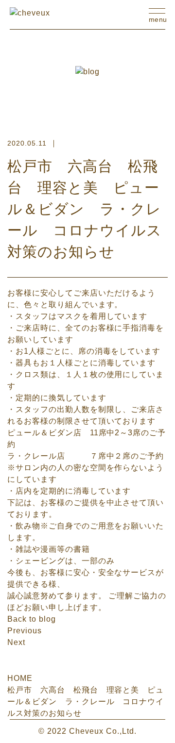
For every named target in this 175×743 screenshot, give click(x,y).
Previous (24, 631)
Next (16, 642)
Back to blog (31, 619)
